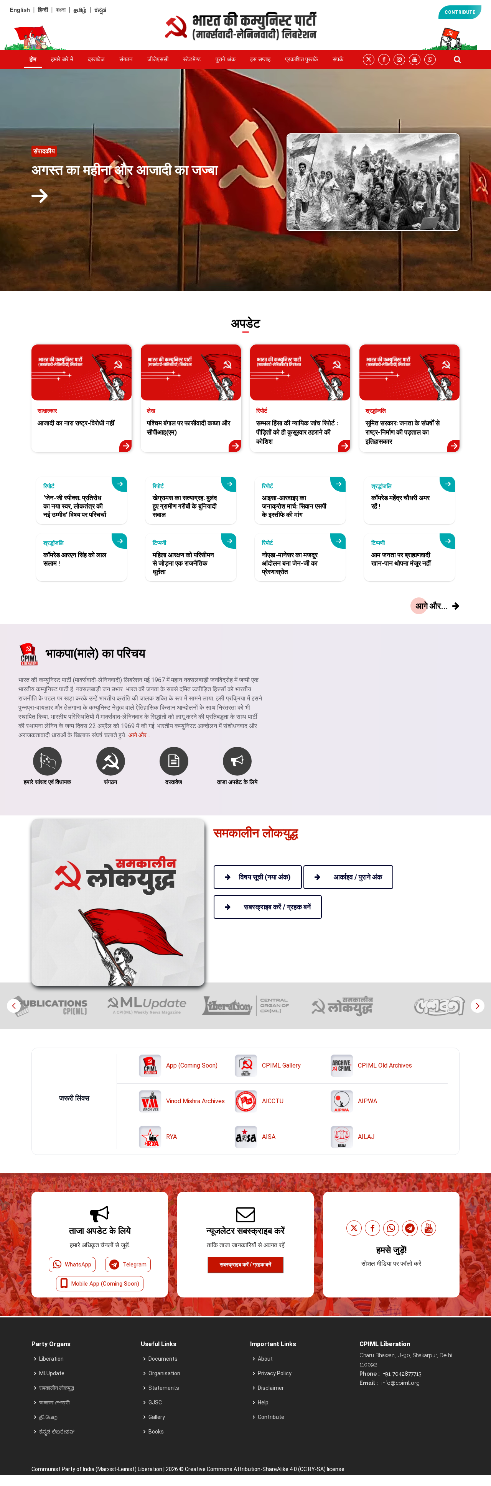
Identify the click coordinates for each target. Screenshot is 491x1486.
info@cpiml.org (400, 1383)
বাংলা (61, 10)
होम (33, 59)
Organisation (164, 1373)
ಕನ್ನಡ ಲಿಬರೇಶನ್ (56, 1431)
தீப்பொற (48, 1417)
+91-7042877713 (402, 1374)
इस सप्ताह (260, 59)
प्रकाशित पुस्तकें (301, 59)
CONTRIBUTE (460, 12)
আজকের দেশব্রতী (54, 1402)
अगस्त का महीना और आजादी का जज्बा (124, 170)
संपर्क (338, 59)
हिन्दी (43, 10)
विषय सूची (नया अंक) (265, 877)
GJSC (155, 1402)
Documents (163, 1358)
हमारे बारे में (62, 59)
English (20, 10)
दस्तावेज (96, 59)
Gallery (156, 1417)
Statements (163, 1388)
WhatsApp (78, 1264)
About (265, 1358)
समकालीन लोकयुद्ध (56, 1388)
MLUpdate (51, 1373)
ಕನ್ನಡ (100, 10)
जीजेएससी (157, 59)
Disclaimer (271, 1388)
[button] (477, 1005)
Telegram (135, 1264)
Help (263, 1402)
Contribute (271, 1417)
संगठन (126, 59)
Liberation (51, 1358)
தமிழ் (80, 10)
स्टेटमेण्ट (192, 59)
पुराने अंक (226, 59)
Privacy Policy (275, 1373)
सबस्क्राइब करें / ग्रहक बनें (245, 1264)
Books (156, 1431)
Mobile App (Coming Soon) (105, 1283)
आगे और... (139, 735)
